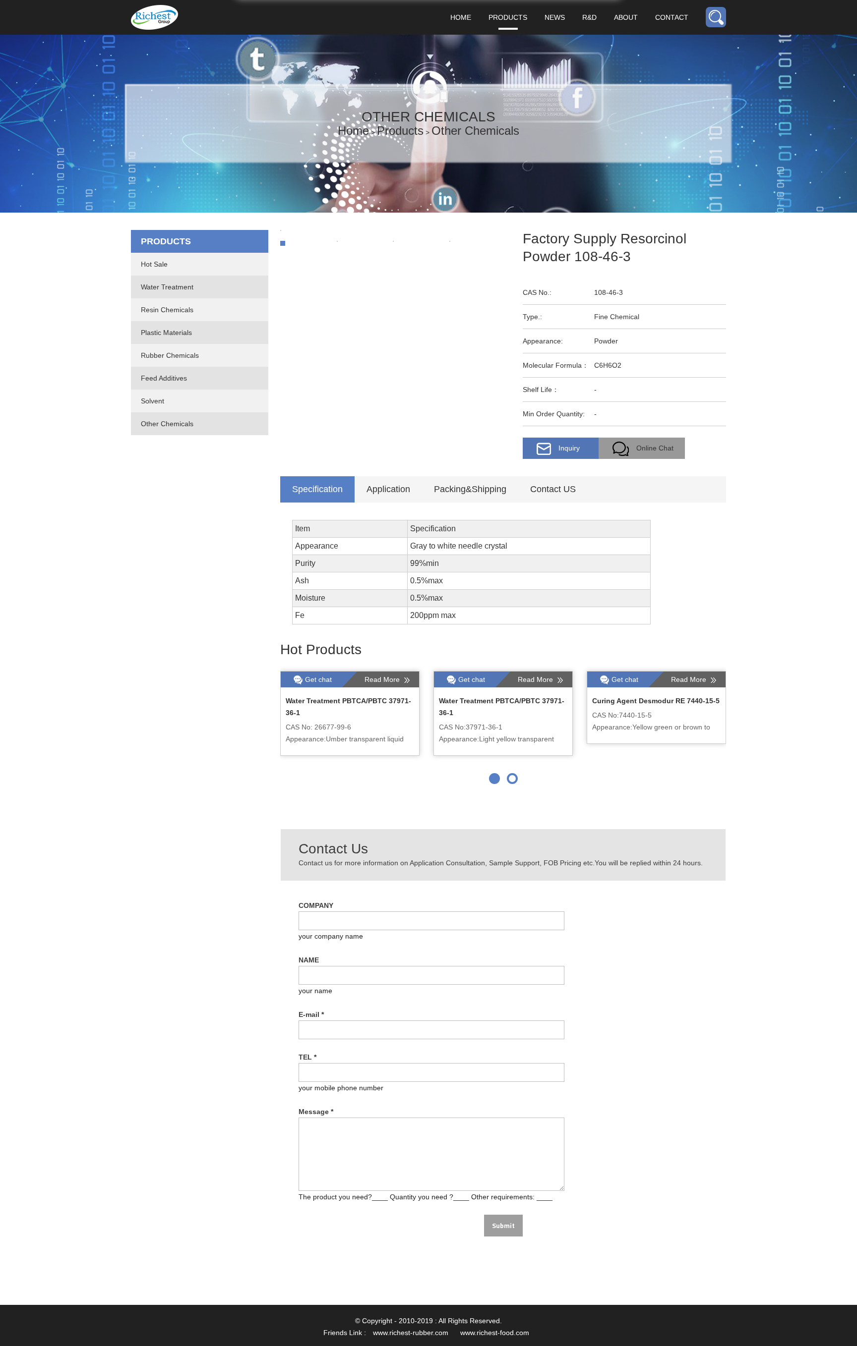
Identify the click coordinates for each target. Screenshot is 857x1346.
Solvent (152, 401)
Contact (671, 17)
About (626, 17)
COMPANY (316, 905)
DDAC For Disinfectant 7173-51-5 (647, 701)
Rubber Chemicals (170, 355)
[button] (494, 778)
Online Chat (654, 448)
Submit (503, 1225)
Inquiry (569, 448)
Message (316, 1112)
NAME (309, 960)
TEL (307, 1057)
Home (460, 17)
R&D (589, 17)
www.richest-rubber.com (410, 1333)
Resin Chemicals (167, 310)
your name (315, 991)
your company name (331, 936)
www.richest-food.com (494, 1333)
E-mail (311, 1014)
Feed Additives (164, 378)
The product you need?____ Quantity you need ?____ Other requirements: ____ (425, 1197)
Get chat (318, 679)
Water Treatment (167, 287)
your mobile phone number (341, 1088)
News (555, 17)
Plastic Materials (166, 332)
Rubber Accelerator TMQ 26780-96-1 (346, 701)
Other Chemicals (475, 130)
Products (508, 17)
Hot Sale (154, 264)
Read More (383, 679)
